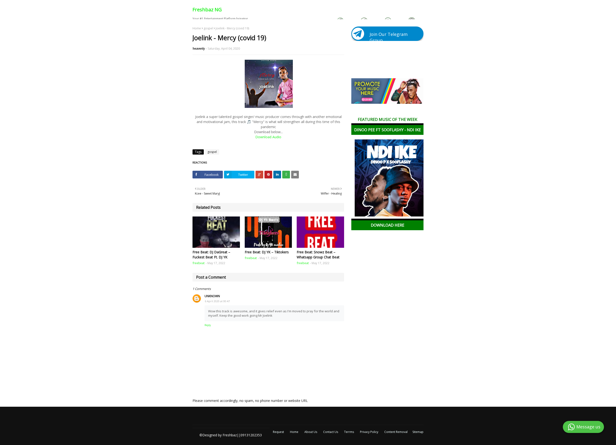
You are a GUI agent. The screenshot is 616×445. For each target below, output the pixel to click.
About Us (310, 432)
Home (196, 28)
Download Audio (268, 137)
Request (278, 432)
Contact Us (330, 432)
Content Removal (396, 432)
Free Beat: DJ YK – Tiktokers (267, 252)
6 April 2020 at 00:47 (217, 301)
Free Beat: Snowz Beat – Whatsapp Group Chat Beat (318, 254)
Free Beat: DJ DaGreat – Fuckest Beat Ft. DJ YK (211, 254)
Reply (208, 325)
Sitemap (418, 432)
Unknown (212, 296)
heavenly (199, 48)
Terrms (349, 432)
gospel (208, 28)
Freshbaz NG (207, 9)
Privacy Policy (369, 432)
